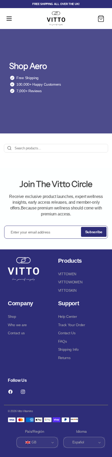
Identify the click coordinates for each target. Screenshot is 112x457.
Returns (64, 358)
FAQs (62, 341)
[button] (9, 18)
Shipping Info (68, 349)
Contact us (16, 333)
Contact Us (67, 333)
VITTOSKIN (67, 290)
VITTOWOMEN (70, 282)
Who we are (17, 325)
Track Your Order (71, 325)
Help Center (67, 316)
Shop (12, 316)
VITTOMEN (67, 274)
